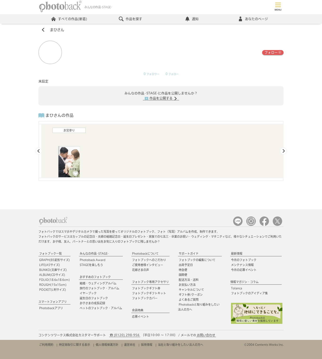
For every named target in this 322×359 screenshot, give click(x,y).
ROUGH (52, 284)
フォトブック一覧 (50, 253)
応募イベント (140, 316)
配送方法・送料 (188, 279)
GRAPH (54, 259)
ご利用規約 (46, 344)
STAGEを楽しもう (91, 264)
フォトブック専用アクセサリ (150, 281)
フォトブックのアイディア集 (249, 293)
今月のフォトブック (243, 259)
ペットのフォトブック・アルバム (101, 308)
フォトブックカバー (144, 298)
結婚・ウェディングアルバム (98, 283)
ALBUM (52, 274)
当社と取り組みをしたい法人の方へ (180, 344)
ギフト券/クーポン (191, 294)
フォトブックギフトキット (149, 293)
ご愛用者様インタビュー (147, 264)
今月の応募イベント (243, 269)
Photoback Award (92, 259)
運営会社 (129, 344)
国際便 (183, 274)
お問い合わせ (206, 335)
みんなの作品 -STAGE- (94, 253)
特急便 (183, 269)
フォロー (271, 52)
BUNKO (53, 269)
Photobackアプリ (51, 308)
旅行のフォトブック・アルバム (99, 288)
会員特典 (137, 310)
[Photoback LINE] (237, 225)
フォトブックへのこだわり (149, 259)
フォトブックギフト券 (146, 288)
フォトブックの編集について (197, 259)
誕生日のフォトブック (94, 298)
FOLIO (54, 279)
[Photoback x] (277, 225)
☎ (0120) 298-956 (125, 335)
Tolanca (236, 288)
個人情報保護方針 (107, 344)
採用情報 (146, 344)
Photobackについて (145, 253)
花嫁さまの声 (140, 269)
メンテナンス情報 (242, 264)
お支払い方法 (187, 284)
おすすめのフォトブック (95, 276)
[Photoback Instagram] (251, 225)
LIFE (49, 264)
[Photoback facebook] (264, 225)
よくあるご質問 (188, 299)
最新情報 (236, 253)
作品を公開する (161, 98)
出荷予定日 (186, 264)
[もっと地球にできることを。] (256, 322)
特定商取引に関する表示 (74, 344)
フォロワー (151, 74)
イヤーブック (88, 293)
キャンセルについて (191, 289)
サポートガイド (188, 253)
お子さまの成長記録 (92, 303)
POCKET (52, 289)
